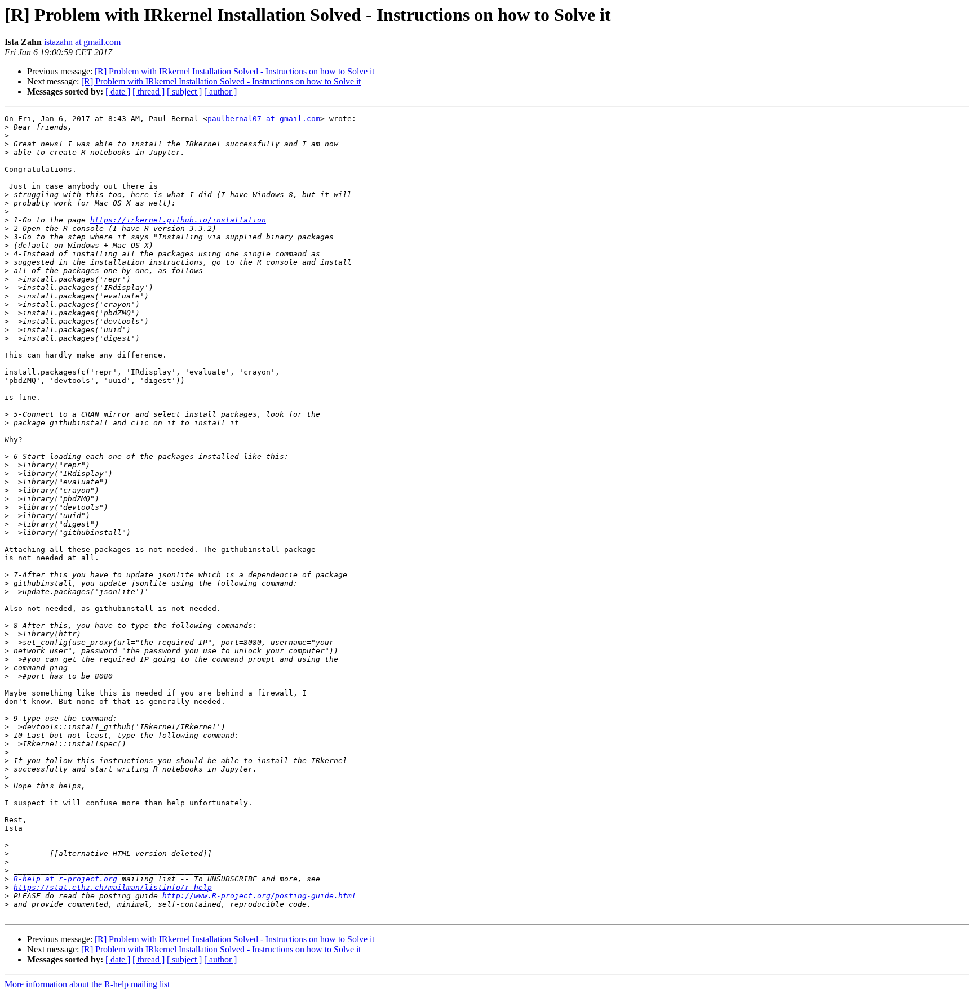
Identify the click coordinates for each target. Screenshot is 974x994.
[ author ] (220, 91)
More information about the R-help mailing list (87, 984)
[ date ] (117, 91)
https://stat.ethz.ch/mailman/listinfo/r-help (113, 887)
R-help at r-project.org (65, 879)
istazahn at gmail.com (82, 42)
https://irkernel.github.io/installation (178, 220)
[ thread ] (148, 91)
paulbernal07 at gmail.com (263, 118)
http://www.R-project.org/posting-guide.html (259, 896)
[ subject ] (184, 91)
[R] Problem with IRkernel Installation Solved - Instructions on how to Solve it (234, 71)
